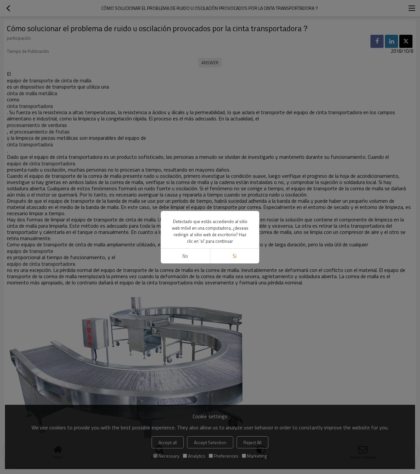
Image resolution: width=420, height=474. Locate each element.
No (185, 256)
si (235, 256)
